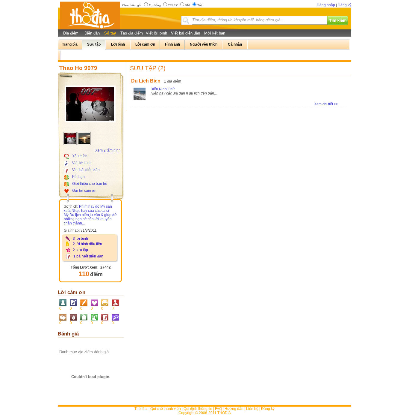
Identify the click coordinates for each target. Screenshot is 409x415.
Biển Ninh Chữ (163, 89)
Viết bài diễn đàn (185, 33)
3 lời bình (80, 238)
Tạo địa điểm (131, 33)
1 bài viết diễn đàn (88, 256)
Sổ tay (110, 33)
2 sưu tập (80, 250)
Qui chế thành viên (165, 409)
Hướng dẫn (234, 409)
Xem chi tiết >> (326, 104)
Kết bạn (78, 177)
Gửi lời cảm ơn (84, 190)
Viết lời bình (156, 33)
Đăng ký (344, 5)
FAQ (218, 409)
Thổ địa (140, 409)
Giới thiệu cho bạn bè (89, 184)
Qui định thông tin (198, 409)
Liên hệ (252, 409)
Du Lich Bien (145, 80)
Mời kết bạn (214, 33)
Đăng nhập (326, 5)
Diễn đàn (92, 33)
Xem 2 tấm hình (108, 150)
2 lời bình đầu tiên (87, 244)
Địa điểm (70, 33)
